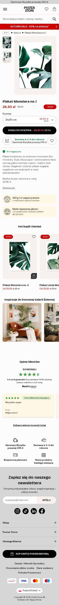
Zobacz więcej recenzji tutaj (29, 425)
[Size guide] (7, 141)
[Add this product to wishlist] (51, 141)
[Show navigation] (5, 9)
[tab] (46, 9)
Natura (17, 32)
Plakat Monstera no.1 (35, 32)
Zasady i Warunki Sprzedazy (29, 563)
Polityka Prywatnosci (29, 572)
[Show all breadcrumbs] (6, 32)
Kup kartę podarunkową (32, 553)
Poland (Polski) (30, 590)
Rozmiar (7, 113)
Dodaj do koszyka (29, 130)
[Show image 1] (7, 42)
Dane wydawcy (45, 568)
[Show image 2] (7, 57)
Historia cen (9, 188)
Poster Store (36, 597)
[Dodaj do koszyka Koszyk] (34, 276)
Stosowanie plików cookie (20, 568)
